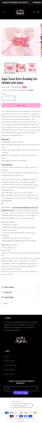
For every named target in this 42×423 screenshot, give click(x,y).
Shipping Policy (10, 369)
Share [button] (6, 303)
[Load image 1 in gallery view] (10, 68)
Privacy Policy (9, 361)
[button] (4, 12)
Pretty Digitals (19, 418)
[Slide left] (2, 68)
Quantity (4, 93)
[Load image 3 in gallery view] (32, 68)
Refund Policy (9, 374)
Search (6, 356)
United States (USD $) (20, 405)
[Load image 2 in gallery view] (21, 68)
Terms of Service (10, 365)
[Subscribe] (36, 388)
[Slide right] (40, 68)
